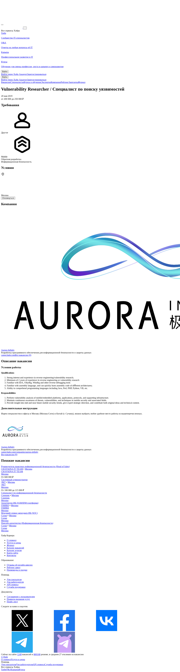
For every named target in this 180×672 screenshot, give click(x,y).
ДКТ (3, 482)
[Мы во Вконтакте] (107, 630)
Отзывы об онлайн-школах (20, 565)
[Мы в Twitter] (22, 630)
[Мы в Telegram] (22, 652)
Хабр (3, 669)
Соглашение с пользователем (21, 596)
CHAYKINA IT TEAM (12, 469)
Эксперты (46, 82)
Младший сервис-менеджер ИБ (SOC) (19, 513)
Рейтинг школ (13, 567)
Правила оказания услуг (18, 599)
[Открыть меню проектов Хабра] (2, 24)
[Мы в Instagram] (149, 630)
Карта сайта (12, 553)
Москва (28, 469)
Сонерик (5, 495)
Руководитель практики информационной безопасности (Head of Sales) (35, 466)
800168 (37, 654)
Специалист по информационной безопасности (24, 493)
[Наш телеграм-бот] (64, 652)
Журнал (81, 82)
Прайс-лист (12, 601)
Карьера (15, 669)
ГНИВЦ (5, 505)
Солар (4, 515)
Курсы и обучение (32, 82)
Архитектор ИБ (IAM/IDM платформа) (19, 503)
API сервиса (12, 584)
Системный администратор (14, 479)
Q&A (8, 669)
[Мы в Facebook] (64, 630)
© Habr (4, 657)
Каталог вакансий (15, 548)
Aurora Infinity (7, 350)
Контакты (11, 555)
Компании (56, 82)
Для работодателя (15, 582)
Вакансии (6, 82)
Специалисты (17, 82)
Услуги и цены (14, 543)
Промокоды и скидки (17, 570)
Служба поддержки (16, 587)
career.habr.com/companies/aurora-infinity (19, 452)
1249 (19, 654)
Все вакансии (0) (23, 355)
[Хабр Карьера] (12, 28)
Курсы (22, 669)
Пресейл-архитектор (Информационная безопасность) (27, 523)
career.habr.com (8, 355)
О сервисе (11, 540)
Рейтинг (65, 82)
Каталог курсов (14, 550)
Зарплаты (73, 82)
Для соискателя (14, 579)
